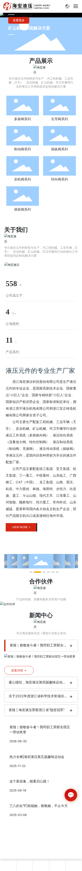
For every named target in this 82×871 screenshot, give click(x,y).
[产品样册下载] (24, 866)
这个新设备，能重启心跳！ (29, 781)
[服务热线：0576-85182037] (41, 866)
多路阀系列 (22, 119)
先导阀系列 (59, 119)
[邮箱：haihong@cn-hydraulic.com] (74, 866)
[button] (31, 572)
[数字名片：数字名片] (8, 866)
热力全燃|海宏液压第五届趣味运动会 (36, 757)
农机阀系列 (22, 179)
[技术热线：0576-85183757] (57, 866)
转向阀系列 (59, 179)
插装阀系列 (22, 209)
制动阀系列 (22, 149)
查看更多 (19, 20)
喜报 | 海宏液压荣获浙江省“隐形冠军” (37, 710)
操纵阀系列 (59, 149)
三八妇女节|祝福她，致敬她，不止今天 (38, 806)
